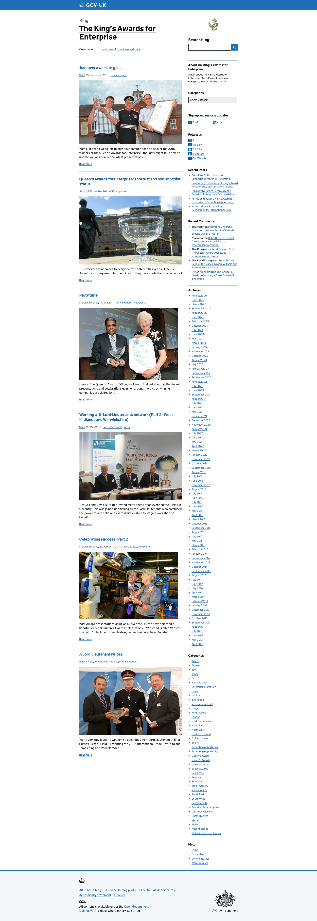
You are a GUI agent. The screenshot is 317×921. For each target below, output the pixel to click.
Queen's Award (200, 755)
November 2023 (201, 351)
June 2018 (197, 480)
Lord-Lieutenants (112, 427)
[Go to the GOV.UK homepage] (92, 5)
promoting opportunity (205, 747)
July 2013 (197, 631)
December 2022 (201, 373)
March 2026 (199, 304)
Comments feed (201, 858)
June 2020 (198, 437)
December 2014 (201, 558)
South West (198, 798)
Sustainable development (206, 807)
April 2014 (197, 592)
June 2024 (198, 334)
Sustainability (199, 803)
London (196, 716)
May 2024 (197, 338)
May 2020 (197, 441)
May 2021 (197, 411)
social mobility (200, 785)
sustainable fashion (202, 811)
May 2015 (197, 540)
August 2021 (199, 398)
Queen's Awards (201, 760)
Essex (195, 691)
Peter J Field (86, 661)
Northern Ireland (201, 734)
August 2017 (199, 489)
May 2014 (197, 588)
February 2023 (200, 368)
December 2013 (201, 609)
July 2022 (197, 386)
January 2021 (199, 416)
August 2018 (199, 472)
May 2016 (197, 510)
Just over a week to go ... (100, 67)
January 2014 (199, 605)
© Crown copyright (225, 911)
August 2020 (199, 429)
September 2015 (201, 527)
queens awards (200, 764)
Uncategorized (200, 815)
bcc (194, 669)
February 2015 (200, 549)
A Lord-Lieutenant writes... (102, 654)
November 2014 (201, 562)
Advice (114, 661)
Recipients (140, 302)
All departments (164, 890)
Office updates (119, 75)
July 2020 (197, 433)
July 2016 (197, 502)
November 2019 (201, 459)
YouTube (197, 149)
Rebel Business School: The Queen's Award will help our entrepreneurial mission (213, 241)
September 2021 (201, 394)
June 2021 (197, 407)
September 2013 (201, 622)
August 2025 (199, 312)
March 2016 (198, 519)
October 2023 (200, 355)
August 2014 (199, 575)
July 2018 (197, 476)
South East (198, 794)
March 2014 (198, 596)
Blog (83, 20)
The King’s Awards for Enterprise (117, 33)
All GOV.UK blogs (91, 890)
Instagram (198, 153)
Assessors (197, 665)
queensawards (200, 768)
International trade (202, 704)
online (195, 742)
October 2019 (200, 463)
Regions (196, 777)
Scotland (197, 781)
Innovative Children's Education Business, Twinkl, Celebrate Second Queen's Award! (213, 230)
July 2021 (197, 403)
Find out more (218, 81)
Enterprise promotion (204, 686)
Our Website (199, 158)
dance (195, 674)
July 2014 (197, 579)
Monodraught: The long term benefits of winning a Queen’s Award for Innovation (214, 275)
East (194, 678)
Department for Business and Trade (121, 49)
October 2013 (200, 618)
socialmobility (199, 790)
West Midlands (200, 828)
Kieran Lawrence (88, 302)
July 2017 (197, 493)
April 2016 (197, 515)
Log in (195, 849)
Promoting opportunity (205, 751)
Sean (82, 75)
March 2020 (199, 450)
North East (198, 725)
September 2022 (201, 377)
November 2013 (201, 614)
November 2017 (201, 485)
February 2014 (200, 601)
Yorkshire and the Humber (206, 833)
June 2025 (198, 317)
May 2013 (197, 639)
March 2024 (199, 342)
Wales (195, 824)
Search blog (198, 39)
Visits (126, 427)
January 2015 (199, 553)
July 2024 (197, 330)
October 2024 (200, 325)
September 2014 (201, 571)
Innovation (198, 699)
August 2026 (199, 295)
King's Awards (200, 712)
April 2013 (197, 644)
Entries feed (198, 854)
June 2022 (198, 390)
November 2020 (201, 424)
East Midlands (200, 682)
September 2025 (201, 308)
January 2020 (200, 454)
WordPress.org (200, 863)
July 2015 (197, 536)
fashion (196, 695)
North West (198, 729)
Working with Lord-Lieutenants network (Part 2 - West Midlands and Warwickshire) (126, 417)
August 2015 (199, 532)
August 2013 (199, 626)
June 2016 (197, 506)
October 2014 (200, 566)
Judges (196, 708)
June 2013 (197, 635)
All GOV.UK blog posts (121, 890)
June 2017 (197, 497)
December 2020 (201, 420)
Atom (220, 122)
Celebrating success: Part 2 (103, 539)
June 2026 (198, 299)
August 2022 (199, 381)
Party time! (89, 295)
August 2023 (199, 360)
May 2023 (197, 364)
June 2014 (197, 583)
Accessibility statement (95, 895)
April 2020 (198, 446)
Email (195, 122)
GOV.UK (144, 890)
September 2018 (201, 467)
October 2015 (199, 523)
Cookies (119, 895)
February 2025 (200, 321)
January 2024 (200, 347)
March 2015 (198, 545)
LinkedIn (197, 144)
